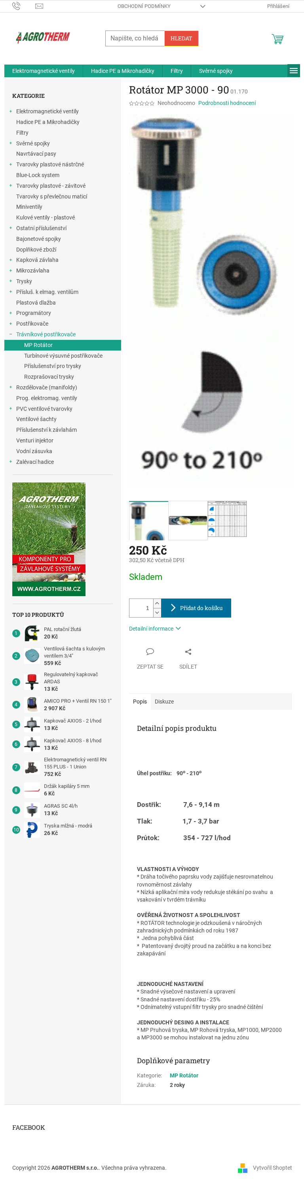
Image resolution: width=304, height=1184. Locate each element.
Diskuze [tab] (164, 701)
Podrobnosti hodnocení (227, 103)
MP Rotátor (38, 345)
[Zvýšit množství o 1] (157, 603)
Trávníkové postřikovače (46, 334)
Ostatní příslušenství (41, 228)
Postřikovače (32, 323)
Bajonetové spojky (38, 239)
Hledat (181, 38)
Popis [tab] (140, 701)
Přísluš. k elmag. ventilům (47, 292)
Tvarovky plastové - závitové (51, 186)
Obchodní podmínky (144, 6)
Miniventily (29, 207)
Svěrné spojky (33, 143)
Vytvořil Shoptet (272, 1167)
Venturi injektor (34, 440)
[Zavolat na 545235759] (24, 6)
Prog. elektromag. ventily (46, 398)
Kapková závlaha (37, 260)
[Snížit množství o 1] (157, 612)
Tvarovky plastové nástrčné (50, 164)
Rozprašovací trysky (49, 377)
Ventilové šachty (36, 419)
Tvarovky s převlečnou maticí (51, 196)
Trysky (24, 281)
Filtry (22, 133)
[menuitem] (43, 71)
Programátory (33, 313)
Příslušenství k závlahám (46, 430)
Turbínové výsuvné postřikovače (63, 356)
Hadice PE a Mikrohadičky (48, 122)
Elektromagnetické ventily (47, 111)
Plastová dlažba (36, 302)
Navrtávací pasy (36, 154)
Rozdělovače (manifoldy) (46, 387)
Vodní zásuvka (34, 451)
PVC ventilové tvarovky (44, 409)
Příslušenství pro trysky (52, 366)
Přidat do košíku (201, 608)
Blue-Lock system (37, 175)
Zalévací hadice (35, 462)
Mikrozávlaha (32, 270)
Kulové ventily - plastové (45, 217)
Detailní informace (151, 628)
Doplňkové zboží (36, 249)
